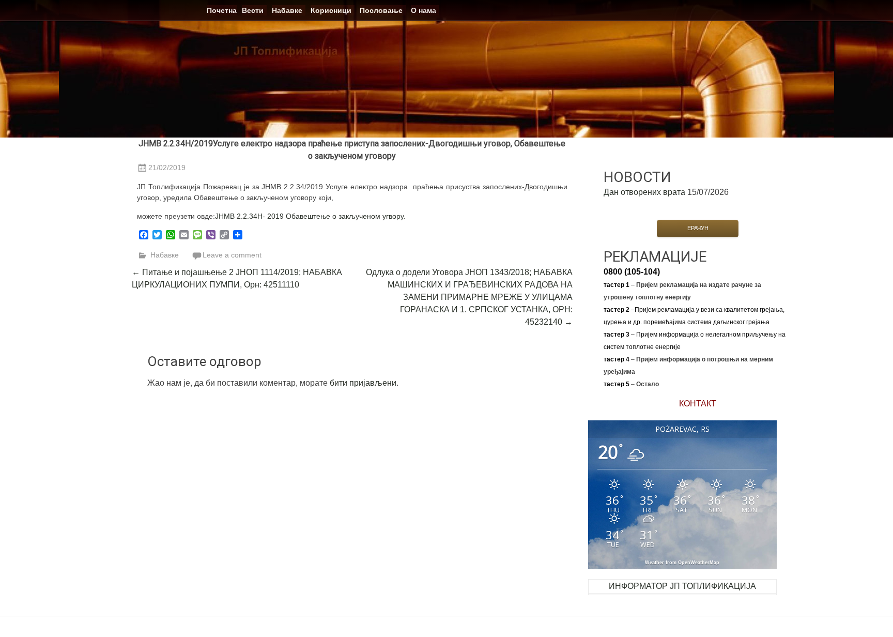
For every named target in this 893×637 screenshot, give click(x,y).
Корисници (331, 10)
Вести (253, 10)
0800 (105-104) (632, 271)
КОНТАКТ (697, 403)
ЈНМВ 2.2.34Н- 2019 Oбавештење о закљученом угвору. (310, 216)
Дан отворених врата (644, 192)
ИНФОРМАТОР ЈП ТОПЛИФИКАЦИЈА (682, 586)
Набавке (287, 10)
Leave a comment (232, 255)
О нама (423, 10)
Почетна (222, 10)
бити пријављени (363, 382)
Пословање (381, 10)
